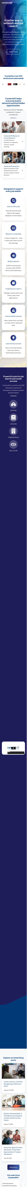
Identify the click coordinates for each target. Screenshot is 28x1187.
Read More (13, 1167)
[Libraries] (13, 417)
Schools (13, 410)
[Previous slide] (3, 84)
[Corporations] (13, 431)
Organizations (13, 437)
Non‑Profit (13, 451)
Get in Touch (13, 52)
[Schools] (13, 404)
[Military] (13, 444)
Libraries (13, 424)
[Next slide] (24, 84)
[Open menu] (24, 3)
